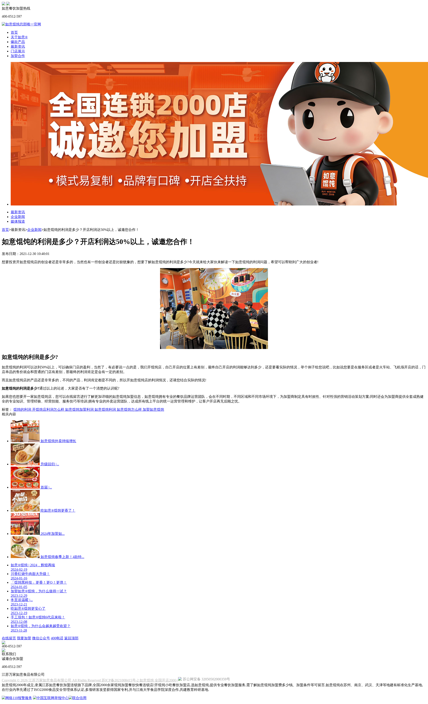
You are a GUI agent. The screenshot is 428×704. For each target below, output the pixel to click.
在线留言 (9, 638)
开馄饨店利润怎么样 (48, 409)
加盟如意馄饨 (153, 409)
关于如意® (19, 37)
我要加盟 (24, 638)
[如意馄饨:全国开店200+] (3, 4)
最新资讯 (18, 46)
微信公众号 (41, 638)
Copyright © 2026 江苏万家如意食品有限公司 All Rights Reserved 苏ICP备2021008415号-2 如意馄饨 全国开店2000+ (90, 680)
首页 (14, 32)
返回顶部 (71, 638)
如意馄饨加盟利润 (80, 409)
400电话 (57, 638)
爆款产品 (18, 42)
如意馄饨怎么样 (130, 409)
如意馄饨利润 (106, 409)
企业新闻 (18, 217)
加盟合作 (18, 56)
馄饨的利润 (22, 409)
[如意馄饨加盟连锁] (8, 4)
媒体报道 (18, 221)
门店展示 (18, 51)
